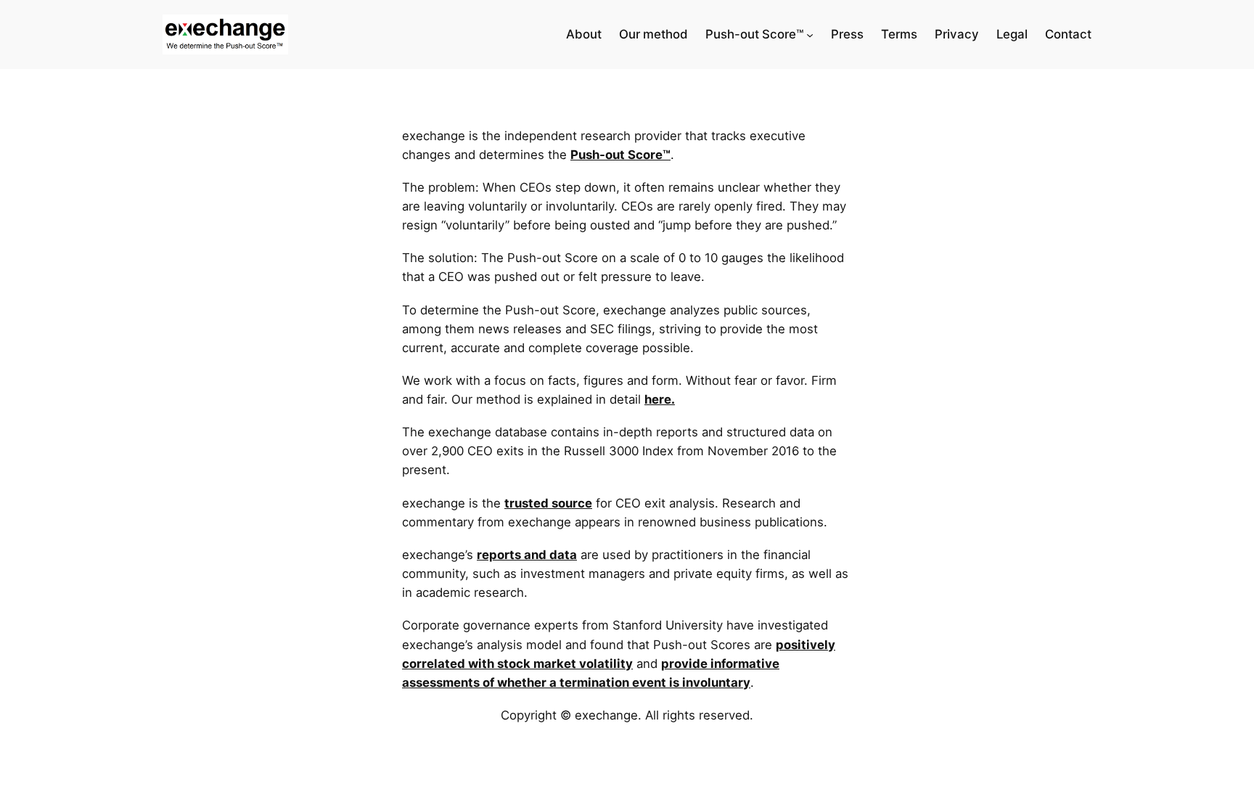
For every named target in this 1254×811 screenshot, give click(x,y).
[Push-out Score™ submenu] (810, 34)
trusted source (548, 503)
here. (659, 399)
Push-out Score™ (620, 154)
